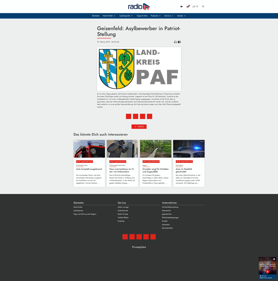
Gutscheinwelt (123, 210)
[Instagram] (84, 6)
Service (168, 15)
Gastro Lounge (123, 207)
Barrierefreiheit (167, 228)
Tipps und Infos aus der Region (85, 214)
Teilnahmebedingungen (170, 217)
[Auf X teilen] (135, 116)
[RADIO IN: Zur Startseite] (139, 6)
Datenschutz (166, 210)
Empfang (121, 221)
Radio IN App (123, 214)
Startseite (95, 15)
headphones (175, 41)
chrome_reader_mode (179, 41)
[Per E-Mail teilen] (149, 116)
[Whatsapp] (89, 6)
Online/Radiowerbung (170, 207)
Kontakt (164, 221)
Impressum (166, 224)
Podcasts (154, 15)
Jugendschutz (166, 214)
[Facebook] (80, 6)
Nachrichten (108, 15)
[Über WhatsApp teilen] (142, 116)
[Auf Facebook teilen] (128, 116)
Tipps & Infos (142, 15)
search (203, 6)
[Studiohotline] (93, 6)
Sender (180, 15)
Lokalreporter (124, 15)
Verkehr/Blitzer (123, 217)
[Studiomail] (76, 6)
